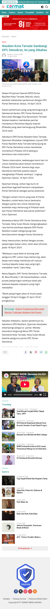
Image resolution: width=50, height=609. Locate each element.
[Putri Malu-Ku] (8, 504)
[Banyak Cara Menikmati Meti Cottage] (8, 436)
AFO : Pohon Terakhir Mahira (29, 537)
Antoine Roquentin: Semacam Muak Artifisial (29, 526)
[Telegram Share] (41, 352)
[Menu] (3, 7)
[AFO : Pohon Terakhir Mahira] (8, 539)
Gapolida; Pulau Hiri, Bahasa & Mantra (29, 491)
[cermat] (15, 7)
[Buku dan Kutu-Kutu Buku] (8, 515)
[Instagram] (25, 591)
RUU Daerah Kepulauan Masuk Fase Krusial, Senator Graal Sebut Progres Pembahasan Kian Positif (32, 424)
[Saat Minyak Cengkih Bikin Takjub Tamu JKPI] (8, 413)
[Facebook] (16, 591)
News (4, 42)
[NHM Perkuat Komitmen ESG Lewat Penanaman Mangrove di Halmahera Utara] (8, 448)
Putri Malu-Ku (22, 502)
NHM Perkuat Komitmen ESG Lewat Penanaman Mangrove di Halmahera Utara (32, 447)
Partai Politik (18, 54)
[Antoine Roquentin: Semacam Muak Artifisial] (8, 527)
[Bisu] (40, 394)
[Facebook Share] (26, 352)
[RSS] (35, 591)
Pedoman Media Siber (38, 599)
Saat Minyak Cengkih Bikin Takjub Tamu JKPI (30, 412)
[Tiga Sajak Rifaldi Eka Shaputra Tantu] (8, 480)
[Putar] (5, 394)
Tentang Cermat (19, 599)
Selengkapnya (24, 548)
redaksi (10, 54)
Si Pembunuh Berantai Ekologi (29, 458)
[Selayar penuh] (44, 394)
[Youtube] (30, 591)
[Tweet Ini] (31, 352)
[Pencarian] (46, 7)
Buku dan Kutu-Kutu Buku (27, 514)
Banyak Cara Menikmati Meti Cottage (32, 435)
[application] (25, 384)
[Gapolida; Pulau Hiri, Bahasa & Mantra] (8, 492)
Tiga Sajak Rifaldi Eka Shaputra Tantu (32, 479)
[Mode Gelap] (42, 7)
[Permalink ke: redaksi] (4, 55)
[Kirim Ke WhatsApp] (46, 352)
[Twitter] (21, 591)
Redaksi (6, 599)
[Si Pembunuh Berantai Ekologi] (8, 460)
